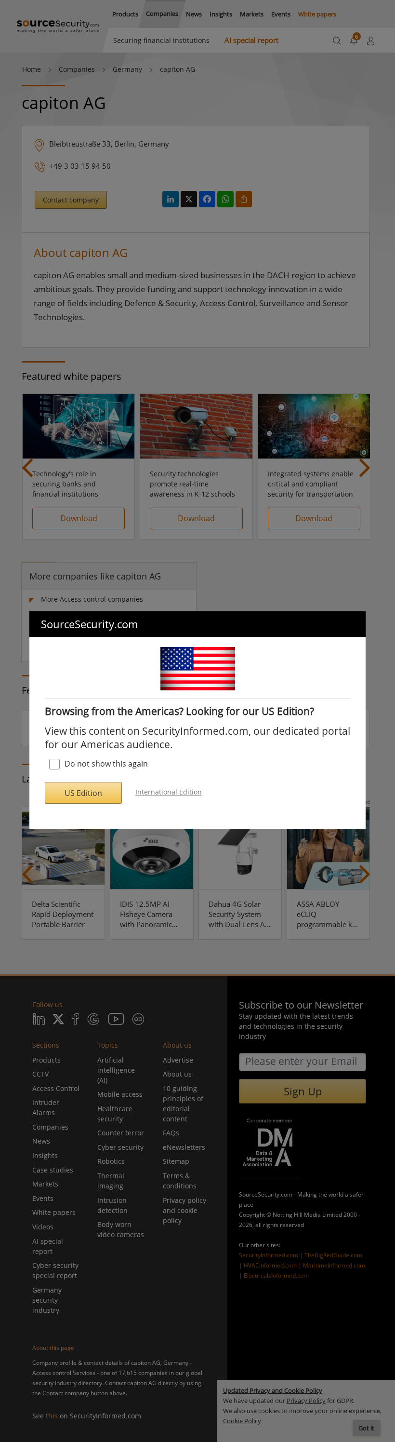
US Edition (83, 793)
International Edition (168, 791)
